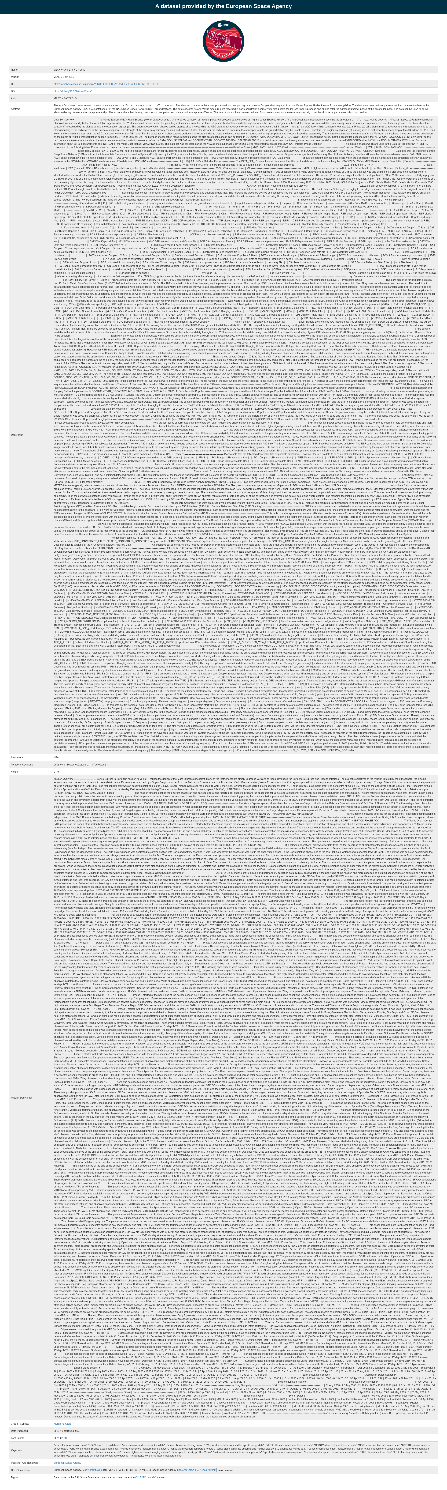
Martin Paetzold (62, 1423)
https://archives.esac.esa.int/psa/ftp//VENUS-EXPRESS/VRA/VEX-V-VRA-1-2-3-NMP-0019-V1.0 (106, 84)
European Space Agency (67, 1462)
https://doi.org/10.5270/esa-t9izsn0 (73, 91)
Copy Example (225, 1470)
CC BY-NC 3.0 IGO (145, 1477)
